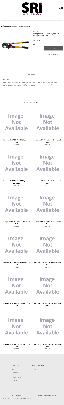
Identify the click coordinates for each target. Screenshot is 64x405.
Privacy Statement (17, 396)
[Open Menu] (3, 9)
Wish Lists (15, 380)
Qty (34, 44)
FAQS (13, 375)
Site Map (15, 383)
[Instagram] (35, 370)
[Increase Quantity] (40, 48)
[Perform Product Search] (60, 18)
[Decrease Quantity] (34, 48)
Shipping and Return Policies (47, 396)
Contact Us (16, 372)
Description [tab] (32, 74)
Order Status (16, 377)
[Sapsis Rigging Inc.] (32, 9)
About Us (15, 369)
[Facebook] (32, 370)
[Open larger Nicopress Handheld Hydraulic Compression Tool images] (16, 47)
